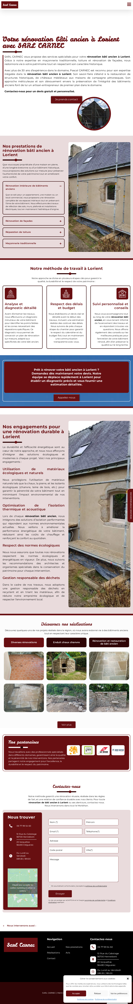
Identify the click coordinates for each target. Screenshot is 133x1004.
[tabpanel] (66, 682)
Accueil (51, 947)
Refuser (97, 993)
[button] (128, 978)
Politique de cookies (85, 999)
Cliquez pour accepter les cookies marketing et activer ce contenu (22, 888)
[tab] (24, 642)
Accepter (76, 993)
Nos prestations (74, 947)
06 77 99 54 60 (24, 826)
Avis (68, 952)
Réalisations (53, 952)
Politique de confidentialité (106, 999)
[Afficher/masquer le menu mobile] (129, 4)
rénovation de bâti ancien (43, 802)
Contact (51, 958)
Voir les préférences (119, 993)
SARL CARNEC (49, 993)
